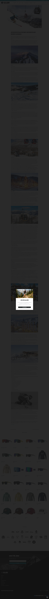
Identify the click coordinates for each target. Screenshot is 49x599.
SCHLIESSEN (25, 307)
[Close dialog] (32, 289)
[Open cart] (47, 597)
